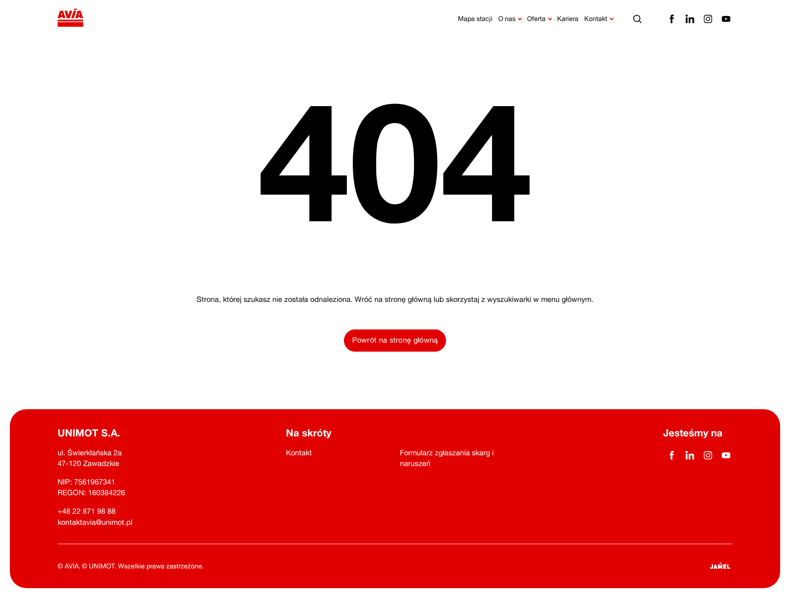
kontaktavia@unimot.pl (95, 521)
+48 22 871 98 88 (87, 510)
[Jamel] (720, 566)
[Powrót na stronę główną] (71, 19)
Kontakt (299, 452)
